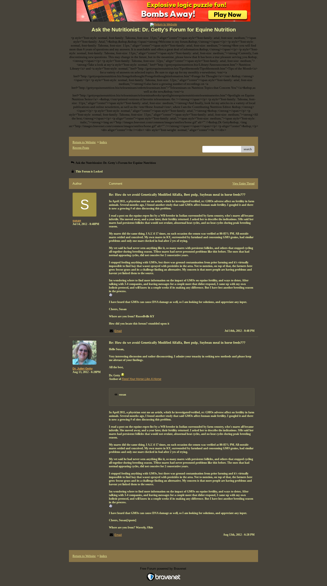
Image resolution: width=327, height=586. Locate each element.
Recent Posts (81, 147)
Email (118, 331)
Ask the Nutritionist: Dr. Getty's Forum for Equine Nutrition (115, 163)
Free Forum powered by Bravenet (163, 568)
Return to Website (84, 142)
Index (103, 142)
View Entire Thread (243, 183)
